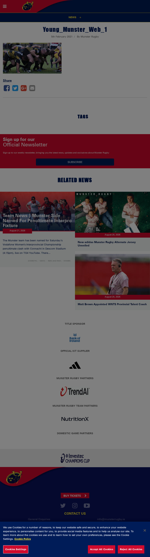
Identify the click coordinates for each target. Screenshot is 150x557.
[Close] (145, 530)
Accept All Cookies (101, 549)
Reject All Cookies (131, 549)
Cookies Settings (15, 549)
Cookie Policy (22, 538)
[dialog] (75, 539)
